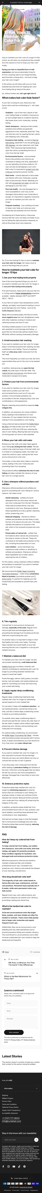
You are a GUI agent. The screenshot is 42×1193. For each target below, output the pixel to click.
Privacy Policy (15, 1040)
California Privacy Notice (10, 1107)
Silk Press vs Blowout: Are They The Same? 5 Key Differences (21, 964)
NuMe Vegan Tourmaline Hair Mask (18, 735)
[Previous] (3, 2)
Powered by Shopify (26, 1187)
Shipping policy (34, 1190)
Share (7, 952)
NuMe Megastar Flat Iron (11, 310)
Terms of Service (29, 1040)
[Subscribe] (36, 1140)
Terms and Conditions (9, 1104)
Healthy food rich (8, 666)
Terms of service (25, 1190)
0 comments (36, 952)
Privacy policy (15, 1190)
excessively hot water (20, 183)
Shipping (5, 1095)
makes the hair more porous (12, 373)
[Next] (39, 2)
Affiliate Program (7, 1098)
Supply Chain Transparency (11, 1110)
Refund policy (7, 1190)
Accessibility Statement (10, 1113)
